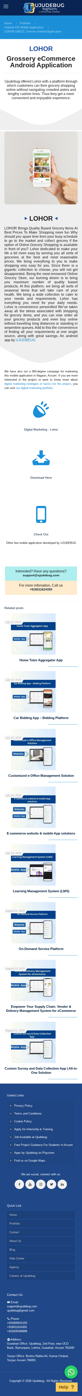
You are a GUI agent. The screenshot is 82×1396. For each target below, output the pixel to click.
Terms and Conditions (28, 1113)
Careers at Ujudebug (22, 1275)
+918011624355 (41, 589)
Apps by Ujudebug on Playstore (34, 1152)
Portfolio (25, 23)
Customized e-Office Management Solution (41, 775)
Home (8, 23)
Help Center (16, 1258)
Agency (14, 1267)
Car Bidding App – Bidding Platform (41, 718)
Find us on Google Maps (29, 1160)
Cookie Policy (23, 1121)
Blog (12, 1249)
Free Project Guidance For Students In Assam (43, 1145)
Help (63, 1387)
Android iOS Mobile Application (24, 27)
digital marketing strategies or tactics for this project (37, 383)
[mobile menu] (6, 6)
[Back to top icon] (50, 1387)
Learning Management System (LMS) (41, 891)
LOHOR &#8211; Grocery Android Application (32, 31)
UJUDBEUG (25, 340)
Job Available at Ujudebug (30, 1137)
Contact (14, 1232)
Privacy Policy (23, 1105)
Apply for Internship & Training (33, 1129)
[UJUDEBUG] (41, 7)
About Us (15, 1241)
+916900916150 (17, 1323)
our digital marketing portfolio (34, 388)
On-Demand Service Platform (41, 949)
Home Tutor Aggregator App (41, 660)
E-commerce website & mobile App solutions (41, 833)
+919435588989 (17, 1331)
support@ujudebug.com (41, 575)
